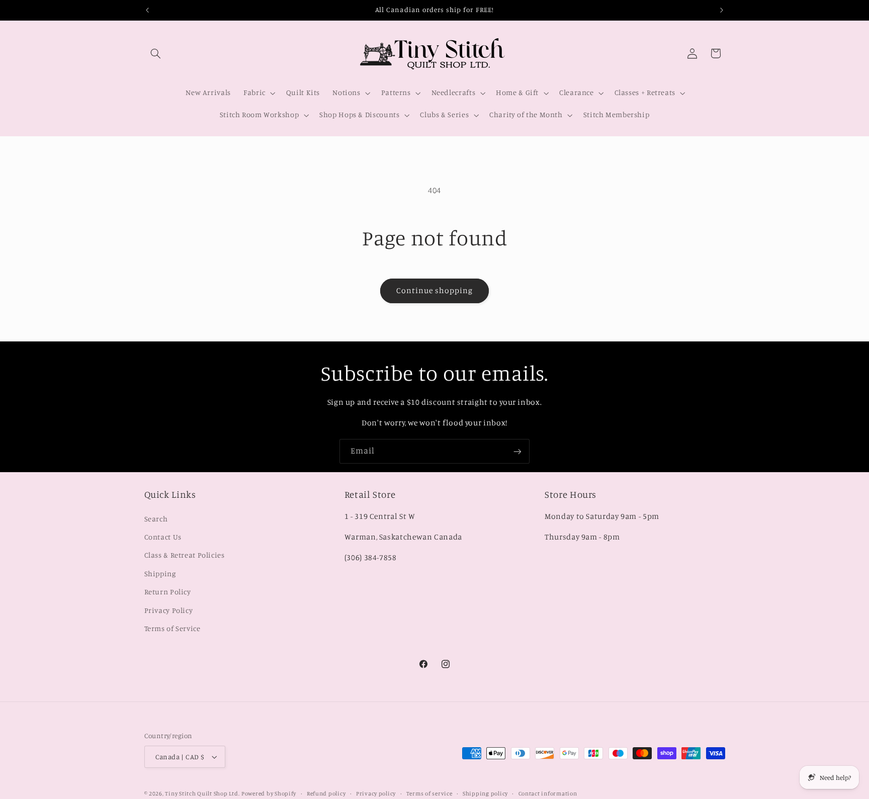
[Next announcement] (722, 10)
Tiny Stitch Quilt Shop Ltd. (202, 793)
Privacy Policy (168, 609)
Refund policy (326, 793)
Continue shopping (434, 290)
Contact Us (163, 536)
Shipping (160, 573)
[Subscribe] (517, 451)
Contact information (547, 793)
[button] (155, 53)
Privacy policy (376, 793)
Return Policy (167, 591)
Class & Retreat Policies (184, 555)
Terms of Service (172, 628)
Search (156, 518)
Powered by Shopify (268, 793)
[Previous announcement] (147, 10)
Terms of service (429, 793)
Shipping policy (485, 793)
